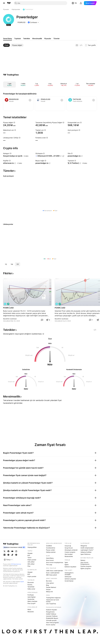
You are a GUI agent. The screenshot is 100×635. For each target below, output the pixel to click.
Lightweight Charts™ (87, 550)
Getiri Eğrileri (32, 597)
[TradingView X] (4, 551)
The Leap (49, 564)
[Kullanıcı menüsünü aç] (81, 3)
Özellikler (49, 546)
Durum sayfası (50, 624)
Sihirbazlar (68, 576)
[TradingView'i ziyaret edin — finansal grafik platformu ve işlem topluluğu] (11, 74)
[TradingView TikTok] (12, 554)
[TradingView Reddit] (16, 554)
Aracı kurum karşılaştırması (54, 562)
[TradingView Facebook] (8, 551)
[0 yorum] (42, 320)
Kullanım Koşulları (51, 609)
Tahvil (29, 557)
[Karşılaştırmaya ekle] (30, 100)
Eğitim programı (86, 568)
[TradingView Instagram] (16, 551)
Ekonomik (31, 582)
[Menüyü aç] (4, 3)
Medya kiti (49, 591)
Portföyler (31, 595)
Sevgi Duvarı (69, 548)
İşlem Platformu (85, 554)
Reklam (83, 560)
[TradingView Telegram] (8, 554)
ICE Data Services (16, 564)
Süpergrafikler (32, 547)
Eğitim (67, 564)
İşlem (66, 562)
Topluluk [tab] (17, 38)
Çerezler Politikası (51, 616)
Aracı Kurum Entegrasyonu (85, 563)
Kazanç (30, 584)
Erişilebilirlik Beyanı (52, 618)
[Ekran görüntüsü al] (77, 45)
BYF (29, 555)
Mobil (29, 609)
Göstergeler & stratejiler (69, 573)
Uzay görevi (50, 583)
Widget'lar (84, 546)
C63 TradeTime (51, 603)
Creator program (70, 552)
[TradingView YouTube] (12, 551)
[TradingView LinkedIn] (4, 554)
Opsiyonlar (31, 599)
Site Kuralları (69, 554)
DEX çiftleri (31, 564)
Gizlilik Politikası (51, 614)
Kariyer (48, 589)
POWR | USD (8, 308)
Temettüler (31, 587)
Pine (29, 566)
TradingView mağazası (53, 597)
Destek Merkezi (51, 587)
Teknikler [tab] (26, 38)
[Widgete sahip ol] (81, 45)
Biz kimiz (49, 581)
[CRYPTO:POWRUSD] (5, 304)
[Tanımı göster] (14, 122)
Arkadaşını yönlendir (71, 550)
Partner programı (86, 566)
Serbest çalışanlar (70, 579)
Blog (47, 585)
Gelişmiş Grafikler (86, 552)
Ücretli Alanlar (69, 581)
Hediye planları (51, 552)
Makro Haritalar (32, 601)
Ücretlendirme (50, 548)
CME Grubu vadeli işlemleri (54, 570)
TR (76, 3)
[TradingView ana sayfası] (9, 3)
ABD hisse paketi (51, 575)
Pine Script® (31, 603)
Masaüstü (31, 611)
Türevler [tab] (56, 38)
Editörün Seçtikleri (70, 567)
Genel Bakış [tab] (7, 38)
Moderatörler (69, 556)
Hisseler (30, 553)
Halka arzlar (31, 589)
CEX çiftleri (31, 562)
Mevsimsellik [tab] (37, 38)
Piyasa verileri (50, 550)
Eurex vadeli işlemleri (52, 573)
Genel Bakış (50, 558)
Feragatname (50, 612)
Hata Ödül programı (52, 622)
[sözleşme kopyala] (63, 156)
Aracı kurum (50, 560)
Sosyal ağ (68, 546)
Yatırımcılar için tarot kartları (52, 600)
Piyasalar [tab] (47, 38)
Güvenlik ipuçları (51, 620)
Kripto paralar (32, 560)
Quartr (22, 581)
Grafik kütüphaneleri (87, 548)
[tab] (6, 45)
